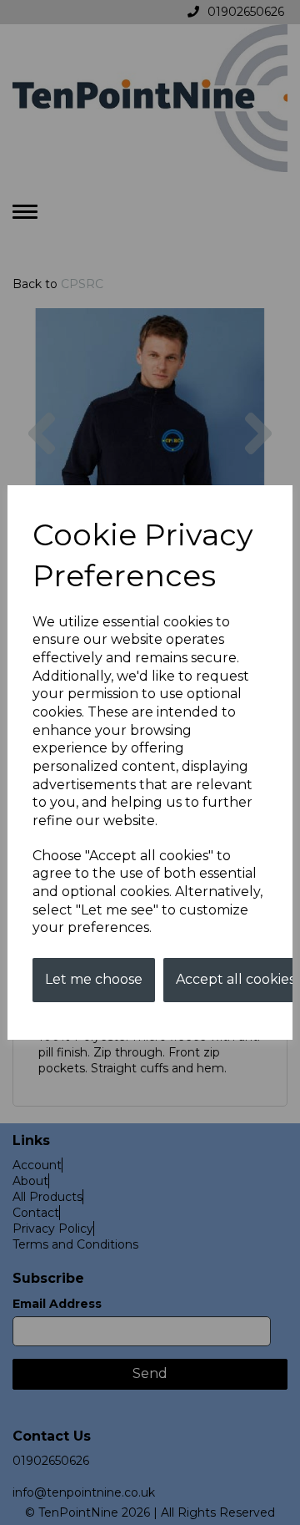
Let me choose (93, 979)
